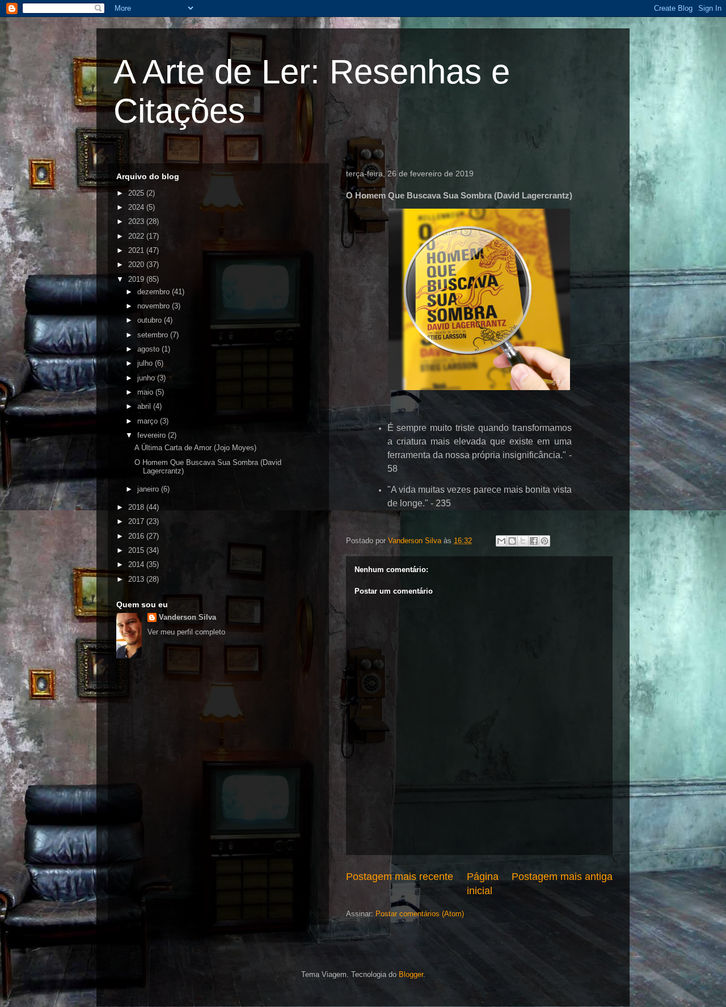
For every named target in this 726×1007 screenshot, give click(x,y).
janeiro (149, 489)
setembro (153, 335)
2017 (137, 521)
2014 (137, 564)
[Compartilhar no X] (523, 541)
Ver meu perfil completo (186, 632)
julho (146, 363)
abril (145, 406)
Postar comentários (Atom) (419, 913)
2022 (137, 236)
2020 (137, 264)
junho (147, 378)
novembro (154, 306)
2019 (137, 279)
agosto (149, 349)
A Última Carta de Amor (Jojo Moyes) (195, 447)
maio (146, 392)
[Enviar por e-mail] (501, 541)
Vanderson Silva (187, 617)
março (148, 421)
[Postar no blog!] (512, 541)
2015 (137, 550)
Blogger (411, 974)
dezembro (154, 291)
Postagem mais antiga (562, 876)
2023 (137, 221)
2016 (137, 536)
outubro (150, 320)
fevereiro (152, 435)
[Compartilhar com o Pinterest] (544, 541)
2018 (137, 507)
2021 (137, 250)
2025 (137, 193)
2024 (137, 207)
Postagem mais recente (399, 876)
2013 (137, 579)
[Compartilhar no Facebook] (533, 541)
